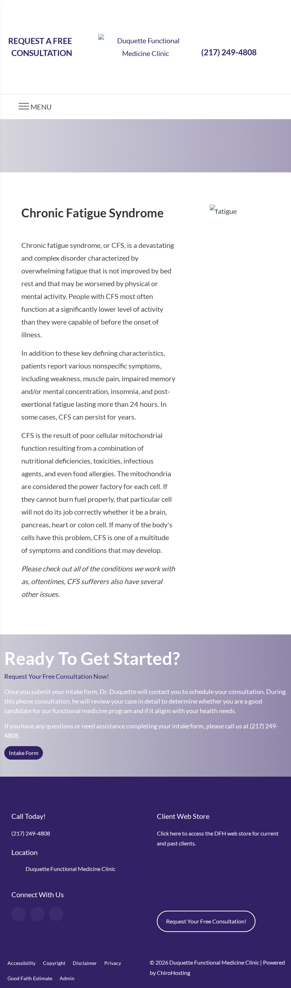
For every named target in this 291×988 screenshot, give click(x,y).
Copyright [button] (54, 963)
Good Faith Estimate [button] (29, 978)
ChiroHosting (173, 972)
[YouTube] (37, 914)
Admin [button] (67, 978)
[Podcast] (56, 914)
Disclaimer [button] (85, 963)
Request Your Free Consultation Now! (57, 676)
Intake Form (23, 752)
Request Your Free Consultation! (206, 921)
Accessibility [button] (21, 963)
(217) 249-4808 (229, 52)
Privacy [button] (112, 963)
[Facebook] (18, 914)
